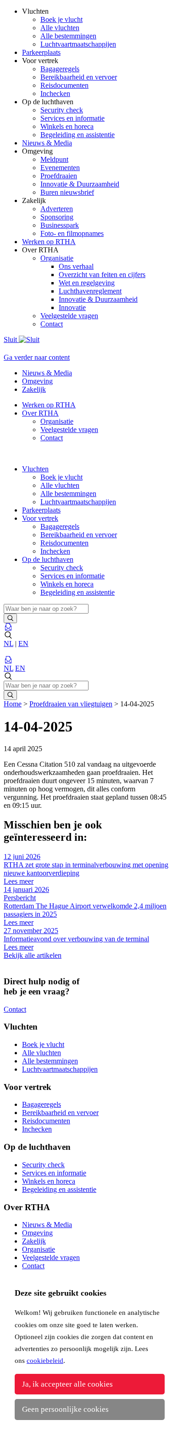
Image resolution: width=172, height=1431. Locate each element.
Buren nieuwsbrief (67, 192)
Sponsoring (56, 217)
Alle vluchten (59, 28)
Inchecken (55, 93)
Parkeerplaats (41, 510)
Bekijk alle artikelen (32, 955)
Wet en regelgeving (87, 283)
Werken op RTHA (49, 405)
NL (8, 643)
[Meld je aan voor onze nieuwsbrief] (8, 627)
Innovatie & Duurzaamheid (79, 184)
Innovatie (72, 307)
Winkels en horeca (67, 126)
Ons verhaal (76, 266)
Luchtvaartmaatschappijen (78, 44)
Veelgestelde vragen (69, 316)
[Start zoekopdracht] (10, 618)
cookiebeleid (45, 1360)
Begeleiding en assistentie (77, 135)
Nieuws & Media (47, 373)
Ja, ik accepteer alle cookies (67, 1384)
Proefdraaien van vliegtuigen (70, 704)
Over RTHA (40, 413)
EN (23, 643)
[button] (86, 635)
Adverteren (56, 209)
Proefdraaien (58, 176)
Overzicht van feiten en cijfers (102, 274)
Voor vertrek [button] (40, 518)
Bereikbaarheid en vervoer (78, 77)
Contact (51, 324)
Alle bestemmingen (68, 36)
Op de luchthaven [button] (47, 559)
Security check (61, 110)
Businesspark (59, 225)
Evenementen (60, 167)
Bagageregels (59, 69)
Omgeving (37, 381)
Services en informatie (72, 118)
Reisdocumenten (64, 85)
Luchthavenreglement (90, 291)
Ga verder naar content (37, 357)
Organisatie (56, 258)
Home (13, 704)
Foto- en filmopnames (72, 233)
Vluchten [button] (35, 469)
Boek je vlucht (61, 19)
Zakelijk (34, 389)
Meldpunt (54, 159)
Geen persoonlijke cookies (65, 1409)
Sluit (11, 339)
